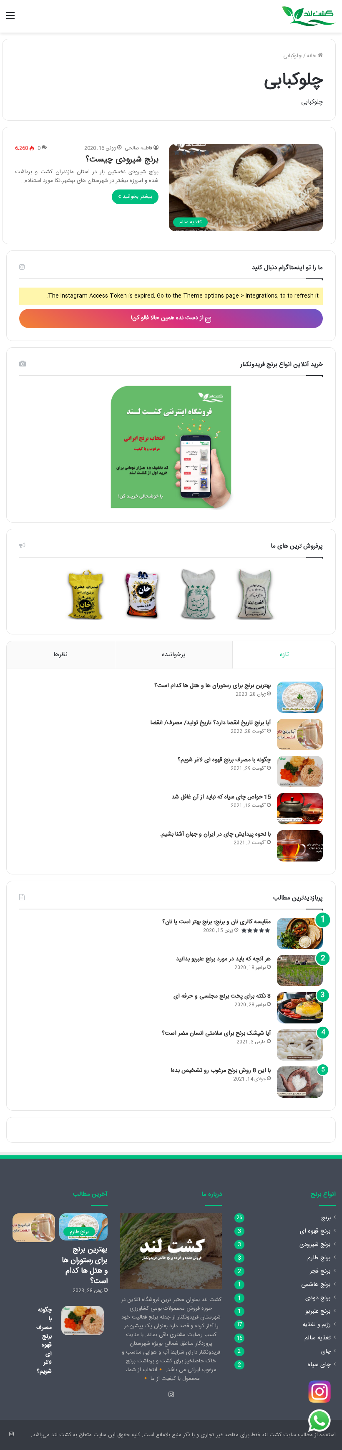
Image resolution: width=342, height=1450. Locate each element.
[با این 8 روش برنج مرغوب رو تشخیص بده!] (300, 1082)
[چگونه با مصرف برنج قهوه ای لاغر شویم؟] (300, 771)
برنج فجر (320, 1271)
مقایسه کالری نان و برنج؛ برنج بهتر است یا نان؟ (216, 922)
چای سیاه (319, 1364)
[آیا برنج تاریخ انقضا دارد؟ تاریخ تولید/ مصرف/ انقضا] (300, 734)
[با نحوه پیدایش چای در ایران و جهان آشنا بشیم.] (300, 845)
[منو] (10, 19)
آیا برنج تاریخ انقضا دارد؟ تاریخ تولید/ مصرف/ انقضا (211, 723)
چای (326, 1351)
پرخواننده (174, 654)
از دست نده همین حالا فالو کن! (168, 318)
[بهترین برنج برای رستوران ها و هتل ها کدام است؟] (300, 697)
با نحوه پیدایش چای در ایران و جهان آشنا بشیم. (215, 834)
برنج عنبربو (318, 1311)
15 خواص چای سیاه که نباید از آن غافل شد (221, 797)
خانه (312, 56)
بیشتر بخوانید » (135, 196)
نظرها (60, 654)
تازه (284, 654)
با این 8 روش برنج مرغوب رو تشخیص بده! (221, 1071)
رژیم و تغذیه (317, 1324)
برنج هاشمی (316, 1284)
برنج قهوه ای (315, 1231)
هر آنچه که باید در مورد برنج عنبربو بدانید (223, 959)
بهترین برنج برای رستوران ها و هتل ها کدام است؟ (212, 686)
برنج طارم (319, 1258)
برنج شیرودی (315, 1244)
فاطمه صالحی (138, 148)
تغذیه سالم (317, 1338)
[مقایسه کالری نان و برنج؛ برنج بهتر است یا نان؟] (300, 933)
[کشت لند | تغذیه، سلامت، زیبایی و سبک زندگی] (309, 16)
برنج (326, 1218)
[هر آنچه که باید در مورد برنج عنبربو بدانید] (300, 970)
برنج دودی (318, 1298)
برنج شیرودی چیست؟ (122, 160)
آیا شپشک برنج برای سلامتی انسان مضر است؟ (216, 1033)
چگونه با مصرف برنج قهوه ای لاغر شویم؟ (224, 760)
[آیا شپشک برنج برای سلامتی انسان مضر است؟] (300, 1045)
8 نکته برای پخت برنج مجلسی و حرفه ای (222, 996)
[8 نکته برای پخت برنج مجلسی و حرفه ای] (300, 1007)
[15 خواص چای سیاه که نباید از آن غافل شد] (300, 808)
